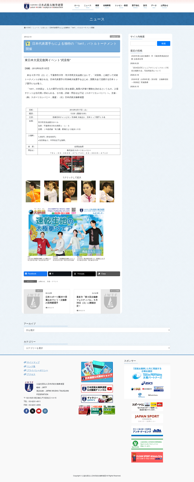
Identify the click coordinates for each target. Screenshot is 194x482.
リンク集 (30, 366)
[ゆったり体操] (110, 294)
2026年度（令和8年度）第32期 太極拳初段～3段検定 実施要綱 (149, 80)
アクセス (30, 374)
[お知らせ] (33, 294)
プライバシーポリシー (37, 370)
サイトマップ (33, 362)
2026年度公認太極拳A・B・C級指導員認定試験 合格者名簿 (150, 57)
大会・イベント (52, 281)
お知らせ (115, 36)
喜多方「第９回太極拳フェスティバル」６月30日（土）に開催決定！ (87, 301)
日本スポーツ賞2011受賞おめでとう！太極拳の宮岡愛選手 (56, 299)
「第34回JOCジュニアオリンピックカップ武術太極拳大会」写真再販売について (150, 69)
